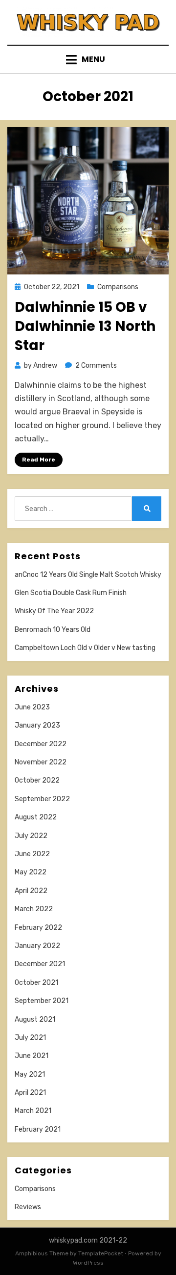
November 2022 (40, 762)
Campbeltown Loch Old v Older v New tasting (85, 648)
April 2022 (31, 891)
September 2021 (41, 1001)
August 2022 (36, 817)
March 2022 (34, 909)
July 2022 (31, 836)
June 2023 (32, 707)
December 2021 (40, 964)
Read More (38, 459)
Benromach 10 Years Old (52, 629)
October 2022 (37, 780)
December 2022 (40, 744)
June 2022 (32, 854)
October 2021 (36, 982)
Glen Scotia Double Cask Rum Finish (71, 593)
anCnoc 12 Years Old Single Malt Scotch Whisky (88, 574)
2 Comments (96, 365)
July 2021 (30, 1037)
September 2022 (42, 799)
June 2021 (31, 1056)
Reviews (28, 1207)
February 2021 (38, 1129)
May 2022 (30, 872)
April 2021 (30, 1092)
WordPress (88, 1262)
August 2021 (35, 1019)
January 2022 (37, 946)
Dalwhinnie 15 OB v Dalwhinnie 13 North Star (85, 326)
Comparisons (117, 287)
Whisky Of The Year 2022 (54, 611)
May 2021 (30, 1074)
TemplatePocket (100, 1253)
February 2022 (38, 927)
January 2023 (37, 725)
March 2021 (33, 1111)
